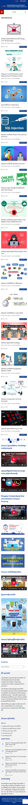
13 (24, 439)
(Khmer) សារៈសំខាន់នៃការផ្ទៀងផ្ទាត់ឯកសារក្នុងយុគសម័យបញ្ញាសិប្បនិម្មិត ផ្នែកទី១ (16, 750)
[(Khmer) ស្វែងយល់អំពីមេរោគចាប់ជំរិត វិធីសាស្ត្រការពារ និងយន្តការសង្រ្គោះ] (14, 29)
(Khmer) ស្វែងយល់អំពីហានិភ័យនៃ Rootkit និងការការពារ (14, 252)
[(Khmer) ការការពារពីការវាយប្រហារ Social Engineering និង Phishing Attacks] (14, 60)
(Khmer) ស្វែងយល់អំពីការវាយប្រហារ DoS (11, 428)
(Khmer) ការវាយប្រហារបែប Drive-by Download (11, 400)
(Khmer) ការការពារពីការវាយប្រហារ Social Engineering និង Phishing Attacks (12, 75)
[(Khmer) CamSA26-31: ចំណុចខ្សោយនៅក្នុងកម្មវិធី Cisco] (2, 757)
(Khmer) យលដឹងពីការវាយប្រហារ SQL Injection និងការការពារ (14, 135)
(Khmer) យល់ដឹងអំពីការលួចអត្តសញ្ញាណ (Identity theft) (11, 370)
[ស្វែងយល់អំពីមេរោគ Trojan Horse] (14, 93)
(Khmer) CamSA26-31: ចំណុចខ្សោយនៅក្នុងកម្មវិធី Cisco (15, 757)
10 (14, 439)
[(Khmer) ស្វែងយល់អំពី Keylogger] (14, 331)
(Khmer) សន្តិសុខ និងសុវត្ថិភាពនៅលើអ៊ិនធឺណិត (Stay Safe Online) (13, 189)
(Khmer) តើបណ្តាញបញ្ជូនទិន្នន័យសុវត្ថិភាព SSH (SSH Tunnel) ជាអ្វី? (15, 743)
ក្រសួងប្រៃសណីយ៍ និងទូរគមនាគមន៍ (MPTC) (11, 726)
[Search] (25, 12)
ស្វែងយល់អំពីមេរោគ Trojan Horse (10, 105)
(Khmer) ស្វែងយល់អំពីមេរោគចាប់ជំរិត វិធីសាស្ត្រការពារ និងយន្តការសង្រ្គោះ (13, 40)
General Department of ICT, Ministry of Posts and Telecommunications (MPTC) (15, 801)
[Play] (3, 465)
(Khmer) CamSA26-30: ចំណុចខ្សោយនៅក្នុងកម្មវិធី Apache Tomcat (15, 764)
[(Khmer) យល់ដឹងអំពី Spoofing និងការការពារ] (14, 153)
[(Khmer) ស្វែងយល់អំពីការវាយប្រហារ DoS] (14, 418)
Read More (22, 47)
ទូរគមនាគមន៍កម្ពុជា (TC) (7, 733)
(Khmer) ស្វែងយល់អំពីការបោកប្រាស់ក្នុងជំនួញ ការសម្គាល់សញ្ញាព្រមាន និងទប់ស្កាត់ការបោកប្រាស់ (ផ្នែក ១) (15, 771)
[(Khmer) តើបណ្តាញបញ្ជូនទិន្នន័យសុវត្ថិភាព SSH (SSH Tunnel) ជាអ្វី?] (2, 744)
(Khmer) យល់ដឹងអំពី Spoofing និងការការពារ (13, 164)
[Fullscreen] (25, 465)
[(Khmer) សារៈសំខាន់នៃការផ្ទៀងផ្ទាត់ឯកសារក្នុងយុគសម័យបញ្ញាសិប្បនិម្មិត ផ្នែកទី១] (2, 750)
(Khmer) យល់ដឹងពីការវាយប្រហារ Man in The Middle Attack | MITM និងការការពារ (13, 221)
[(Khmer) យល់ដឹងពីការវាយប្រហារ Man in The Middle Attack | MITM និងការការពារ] (14, 208)
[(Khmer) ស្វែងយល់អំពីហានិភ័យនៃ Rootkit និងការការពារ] (14, 240)
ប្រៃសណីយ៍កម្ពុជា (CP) (7, 736)
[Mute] (22, 465)
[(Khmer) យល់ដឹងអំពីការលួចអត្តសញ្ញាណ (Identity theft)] (14, 359)
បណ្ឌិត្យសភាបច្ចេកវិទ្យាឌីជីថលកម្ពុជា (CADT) (11, 729)
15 (13, 442)
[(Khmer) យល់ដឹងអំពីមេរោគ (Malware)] (14, 271)
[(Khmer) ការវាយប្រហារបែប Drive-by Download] (14, 388)
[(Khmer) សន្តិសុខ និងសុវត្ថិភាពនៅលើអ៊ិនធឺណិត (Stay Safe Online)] (14, 179)
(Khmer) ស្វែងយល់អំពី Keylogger (10, 343)
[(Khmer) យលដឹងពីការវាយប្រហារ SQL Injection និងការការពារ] (14, 123)
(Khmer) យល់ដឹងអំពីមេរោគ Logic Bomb (12, 313)
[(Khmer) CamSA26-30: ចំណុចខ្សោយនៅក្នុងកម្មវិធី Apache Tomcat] (2, 764)
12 (21, 439)
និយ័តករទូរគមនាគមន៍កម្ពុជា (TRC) (9, 731)
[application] (14, 459)
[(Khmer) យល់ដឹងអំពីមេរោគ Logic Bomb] (14, 301)
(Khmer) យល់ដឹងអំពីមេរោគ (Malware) (11, 283)
